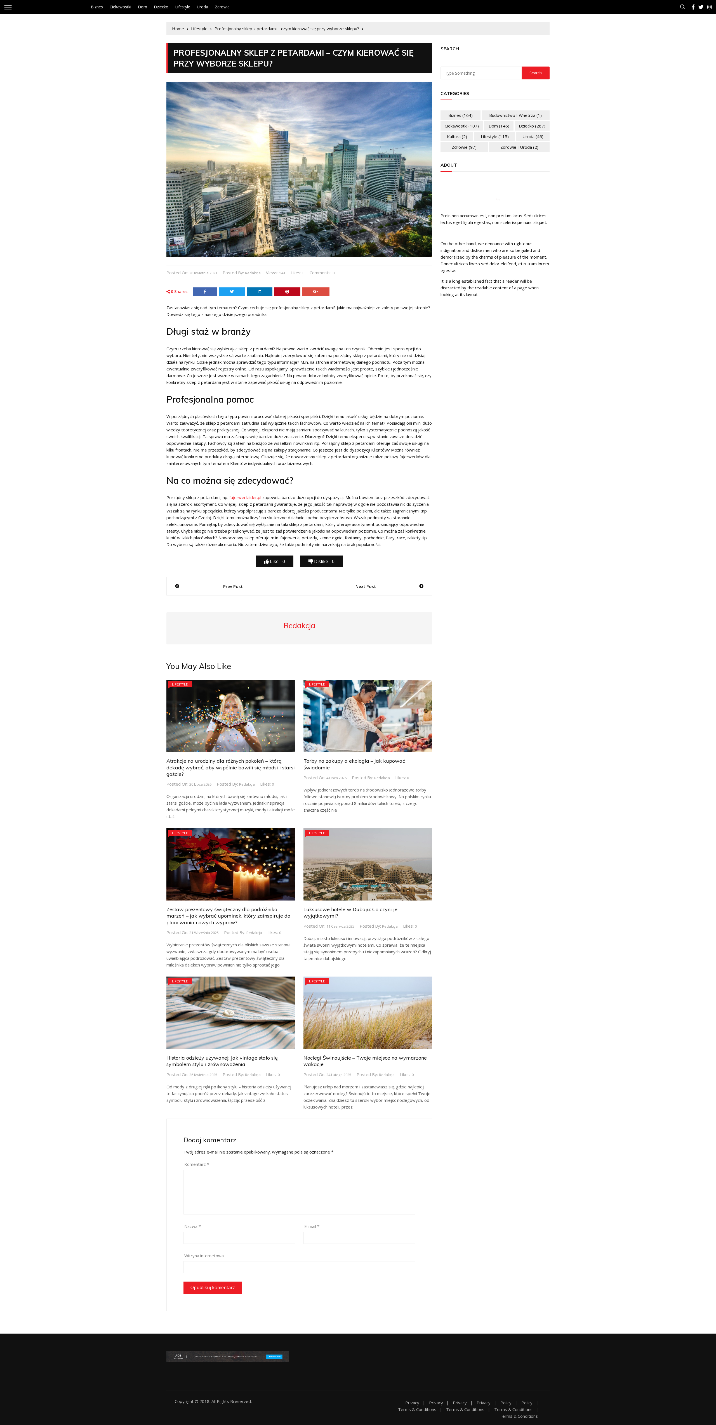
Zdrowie (222, 7)
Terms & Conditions (417, 1409)
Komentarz (196, 1164)
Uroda (202, 7)
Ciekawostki (120, 7)
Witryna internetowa (204, 1255)
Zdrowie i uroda (519, 147)
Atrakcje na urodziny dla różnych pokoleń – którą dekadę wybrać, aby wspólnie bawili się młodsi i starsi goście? (230, 767)
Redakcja (253, 272)
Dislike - (324, 561)
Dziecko (161, 7)
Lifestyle (182, 7)
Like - (277, 561)
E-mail (311, 1226)
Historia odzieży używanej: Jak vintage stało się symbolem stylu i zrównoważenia (222, 1061)
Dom (142, 7)
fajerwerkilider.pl (245, 497)
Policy (506, 1403)
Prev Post (233, 586)
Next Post (365, 586)
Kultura (457, 136)
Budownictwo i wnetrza (515, 115)
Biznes (97, 7)
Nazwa (192, 1226)
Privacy (412, 1403)
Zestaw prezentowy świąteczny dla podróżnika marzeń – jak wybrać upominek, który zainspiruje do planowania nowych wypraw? (228, 916)
